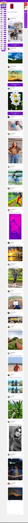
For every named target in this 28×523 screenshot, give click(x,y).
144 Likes (12, 354)
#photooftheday (10, 213)
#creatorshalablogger (15, 486)
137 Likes (12, 327)
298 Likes (12, 484)
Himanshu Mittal (4, 9)
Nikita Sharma (3, 11)
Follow (5, 9)
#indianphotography (10, 486)
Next (21, 101)
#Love (25, 23)
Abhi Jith (3, 32)
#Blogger (26, 14)
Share (20, 42)
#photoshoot (13, 213)
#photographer (19, 213)
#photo (16, 213)
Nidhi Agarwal (3, 34)
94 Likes (12, 49)
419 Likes (12, 189)
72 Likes (12, 397)
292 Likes (12, 265)
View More (25, 27)
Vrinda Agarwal (12, 133)
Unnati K (3, 38)
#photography (18, 212)
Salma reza (12, 242)
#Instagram (26, 24)
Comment (15, 42)
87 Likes (12, 89)
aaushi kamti (12, 116)
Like (10, 42)
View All (3, 50)
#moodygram (20, 377)
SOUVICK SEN (12, 352)
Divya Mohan (12, 166)
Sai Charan (12, 290)
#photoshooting (14, 212)
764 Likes (12, 455)
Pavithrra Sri (3, 36)
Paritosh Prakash (13, 18)
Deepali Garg (3, 40)
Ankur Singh (12, 87)
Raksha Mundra (3, 42)
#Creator (26, 20)
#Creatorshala (26, 13)
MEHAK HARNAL (13, 312)
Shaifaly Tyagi (12, 187)
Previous (9, 101)
